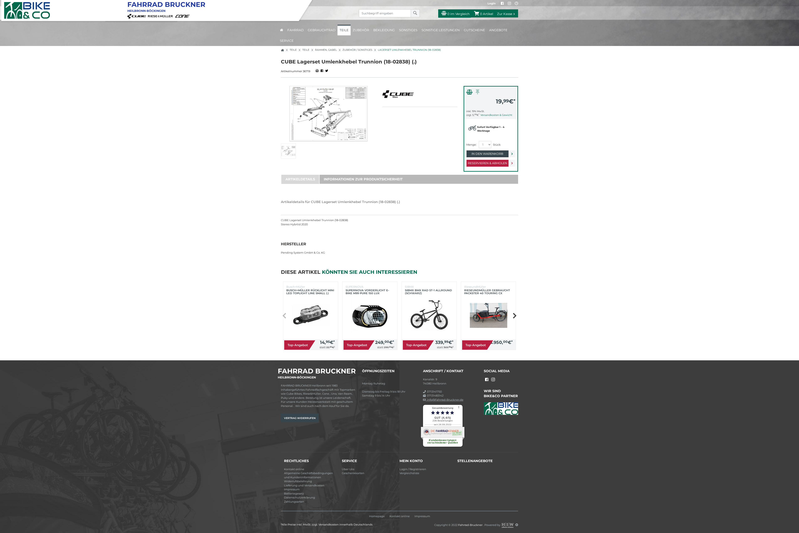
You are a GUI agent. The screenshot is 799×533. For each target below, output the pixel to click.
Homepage (377, 516)
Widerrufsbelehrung (298, 481)
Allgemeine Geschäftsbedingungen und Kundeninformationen (308, 475)
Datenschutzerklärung (299, 497)
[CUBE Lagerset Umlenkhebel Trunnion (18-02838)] (328, 113)
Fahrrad (295, 30)
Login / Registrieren (413, 469)
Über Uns (348, 469)
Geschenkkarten (353, 473)
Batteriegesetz (294, 493)
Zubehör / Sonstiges (357, 49)
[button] (514, 315)
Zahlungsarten (294, 501)
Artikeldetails (300, 179)
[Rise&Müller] (161, 15)
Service (287, 41)
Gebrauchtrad (321, 30)
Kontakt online (294, 469)
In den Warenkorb (487, 154)
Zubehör (361, 30)
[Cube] (137, 15)
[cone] (183, 15)
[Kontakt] (516, 3)
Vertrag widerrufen (300, 418)
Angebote (498, 30)
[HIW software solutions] (508, 524)
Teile (344, 30)
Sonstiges (408, 30)
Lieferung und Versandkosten (304, 485)
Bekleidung (384, 30)
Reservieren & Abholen (487, 163)
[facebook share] (322, 71)
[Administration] (516, 524)
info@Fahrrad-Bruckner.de (444, 399)
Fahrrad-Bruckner (470, 524)
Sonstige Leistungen (441, 30)
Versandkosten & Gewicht (496, 115)
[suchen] (415, 13)
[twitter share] (327, 71)
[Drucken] (317, 71)
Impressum (292, 489)
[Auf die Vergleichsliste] (470, 93)
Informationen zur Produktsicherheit (363, 179)
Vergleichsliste (409, 473)
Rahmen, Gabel (326, 49)
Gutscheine (474, 30)
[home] (281, 30)
